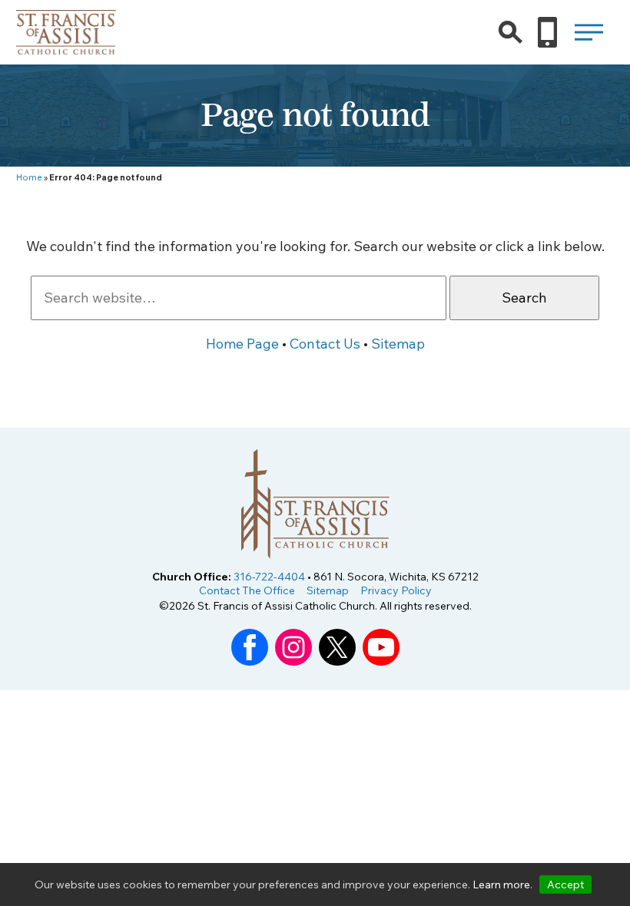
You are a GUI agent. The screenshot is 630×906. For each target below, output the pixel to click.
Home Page (242, 343)
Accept (565, 884)
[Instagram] (293, 662)
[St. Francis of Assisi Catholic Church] (66, 45)
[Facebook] (249, 662)
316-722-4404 (269, 577)
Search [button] (524, 297)
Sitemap (398, 343)
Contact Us (325, 343)
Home (29, 177)
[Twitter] (337, 662)
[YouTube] (381, 662)
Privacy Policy (396, 590)
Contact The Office (247, 590)
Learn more (501, 884)
